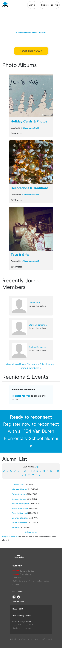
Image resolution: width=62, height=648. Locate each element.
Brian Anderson (19, 494)
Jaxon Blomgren (19, 522)
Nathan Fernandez (37, 347)
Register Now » (31, 50)
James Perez (35, 302)
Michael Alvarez (19, 489)
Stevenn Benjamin (38, 325)
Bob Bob (16, 527)
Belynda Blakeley (20, 518)
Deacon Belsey (19, 499)
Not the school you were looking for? (31, 32)
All (37, 466)
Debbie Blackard (20, 513)
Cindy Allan (17, 484)
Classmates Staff (30, 128)
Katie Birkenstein (20, 508)
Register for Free (10, 536)
